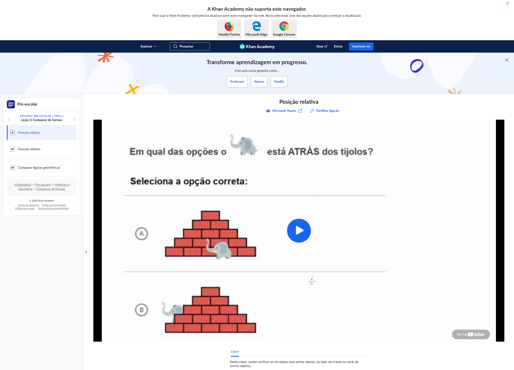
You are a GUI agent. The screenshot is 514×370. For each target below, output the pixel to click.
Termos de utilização (28, 205)
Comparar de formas (50, 189)
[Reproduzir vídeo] (299, 230)
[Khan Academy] (257, 46)
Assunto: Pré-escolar (35, 116)
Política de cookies (25, 208)
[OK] (507, 3)
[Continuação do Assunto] (74, 119)
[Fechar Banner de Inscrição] (507, 60)
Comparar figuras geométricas (39, 167)
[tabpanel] (299, 362)
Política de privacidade (54, 205)
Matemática (22, 184)
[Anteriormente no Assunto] (8, 119)
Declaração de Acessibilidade (53, 208)
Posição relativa (29, 132)
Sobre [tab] (235, 351)
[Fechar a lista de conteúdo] (87, 252)
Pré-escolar (43, 184)
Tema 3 (58, 116)
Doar (319, 46)
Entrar (338, 46)
